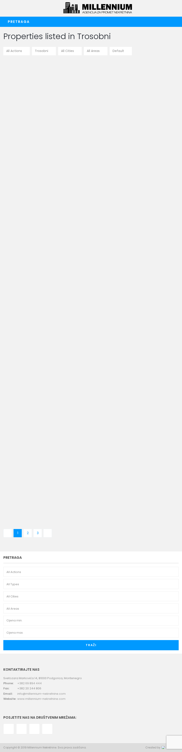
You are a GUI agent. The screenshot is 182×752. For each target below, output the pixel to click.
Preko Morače (90, 414)
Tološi (84, 255)
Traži (91, 645)
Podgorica (107, 101)
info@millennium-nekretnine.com (41, 694)
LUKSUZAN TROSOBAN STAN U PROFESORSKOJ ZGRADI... (111, 406)
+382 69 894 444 (29, 683)
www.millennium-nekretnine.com (41, 699)
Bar (82, 327)
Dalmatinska (89, 101)
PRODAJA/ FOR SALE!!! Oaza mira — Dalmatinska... (119, 93)
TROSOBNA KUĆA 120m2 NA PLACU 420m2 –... (124, 247)
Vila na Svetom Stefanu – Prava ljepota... (117, 482)
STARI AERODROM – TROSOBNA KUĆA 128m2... (119, 170)
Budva (103, 491)
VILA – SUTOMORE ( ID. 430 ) (110, 322)
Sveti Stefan (88, 491)
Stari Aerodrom (91, 178)
